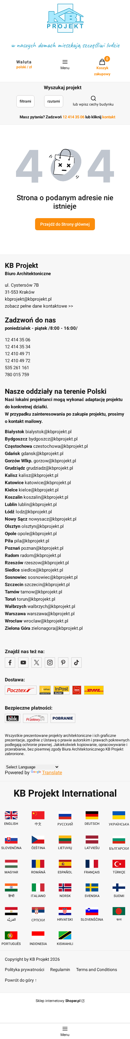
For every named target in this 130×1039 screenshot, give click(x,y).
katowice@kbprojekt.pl (48, 482)
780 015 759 (17, 374)
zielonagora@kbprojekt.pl (57, 628)
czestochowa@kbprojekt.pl (60, 446)
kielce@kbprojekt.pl (39, 490)
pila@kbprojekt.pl (31, 541)
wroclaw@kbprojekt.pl (46, 621)
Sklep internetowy (58, 1001)
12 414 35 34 (17, 346)
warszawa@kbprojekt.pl (51, 613)
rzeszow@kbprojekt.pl (46, 562)
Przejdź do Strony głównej (65, 224)
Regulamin (60, 969)
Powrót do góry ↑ (21, 980)
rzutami (53, 101)
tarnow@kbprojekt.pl (41, 592)
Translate (52, 772)
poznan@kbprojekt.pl (42, 548)
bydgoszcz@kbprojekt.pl (53, 439)
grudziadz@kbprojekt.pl (49, 468)
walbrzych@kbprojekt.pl (51, 606)
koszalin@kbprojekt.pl (46, 497)
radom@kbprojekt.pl (40, 555)
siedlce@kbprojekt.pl (42, 570)
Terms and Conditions (96, 969)
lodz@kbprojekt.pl (34, 511)
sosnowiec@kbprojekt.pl (53, 577)
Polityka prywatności (24, 969)
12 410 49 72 (17, 360)
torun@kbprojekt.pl (36, 599)
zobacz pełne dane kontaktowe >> (39, 306)
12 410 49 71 (17, 353)
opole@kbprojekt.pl (37, 533)
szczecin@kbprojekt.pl (47, 584)
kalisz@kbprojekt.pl (38, 475)
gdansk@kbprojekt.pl (42, 453)
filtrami (25, 101)
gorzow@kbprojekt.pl (55, 461)
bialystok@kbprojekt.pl (48, 431)
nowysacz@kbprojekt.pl (52, 519)
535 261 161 (17, 367)
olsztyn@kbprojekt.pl (42, 526)
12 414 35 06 (17, 339)
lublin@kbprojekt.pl (37, 504)
